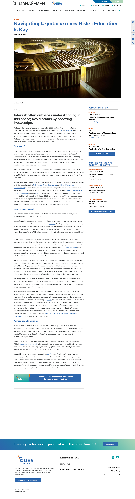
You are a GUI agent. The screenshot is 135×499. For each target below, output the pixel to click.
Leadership (32, 10)
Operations (94, 10)
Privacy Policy (115, 471)
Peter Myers (95, 138)
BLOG (101, 116)
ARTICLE (102, 131)
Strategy (19, 10)
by (90, 122)
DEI (108, 10)
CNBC (49, 300)
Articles (85, 6)
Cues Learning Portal (69, 458)
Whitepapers (118, 6)
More (114, 10)
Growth (57, 10)
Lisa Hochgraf (95, 122)
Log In (116, 1)
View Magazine (102, 1)
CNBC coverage (71, 248)
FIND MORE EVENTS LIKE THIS (101, 211)
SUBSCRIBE (110, 444)
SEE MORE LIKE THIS (102, 154)
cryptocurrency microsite (29, 344)
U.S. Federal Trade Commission (45, 185)
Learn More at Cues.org (27, 480)
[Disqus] (49, 415)
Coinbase (52, 224)
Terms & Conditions (113, 467)
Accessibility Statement (112, 475)
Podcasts (96, 6)
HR (103, 10)
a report (38, 193)
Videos (107, 6)
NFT (60, 131)
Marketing (81, 10)
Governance (44, 10)
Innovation (69, 10)
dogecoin (69, 131)
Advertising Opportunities (72, 470)
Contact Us (65, 464)
